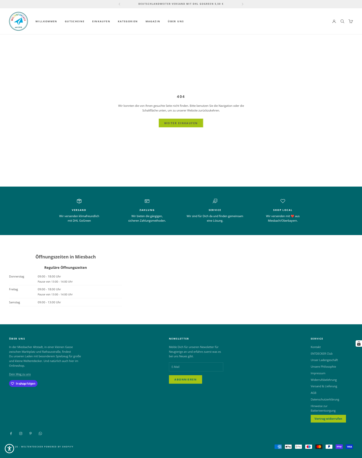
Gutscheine (75, 21)
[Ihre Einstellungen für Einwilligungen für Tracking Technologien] (359, 343)
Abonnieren (185, 379)
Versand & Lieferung (324, 386)
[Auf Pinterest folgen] (30, 433)
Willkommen (46, 21)
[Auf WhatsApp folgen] (40, 433)
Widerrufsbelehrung (324, 380)
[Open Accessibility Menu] (9, 448)
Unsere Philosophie (323, 366)
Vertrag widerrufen (328, 418)
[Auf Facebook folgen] (11, 433)
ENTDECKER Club (322, 353)
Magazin (153, 21)
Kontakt (316, 347)
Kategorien (128, 21)
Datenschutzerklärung (325, 399)
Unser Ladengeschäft (324, 360)
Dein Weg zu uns (20, 374)
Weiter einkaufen (181, 123)
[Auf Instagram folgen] (21, 433)
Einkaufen (101, 21)
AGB (313, 393)
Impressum (318, 373)
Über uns (176, 21)
